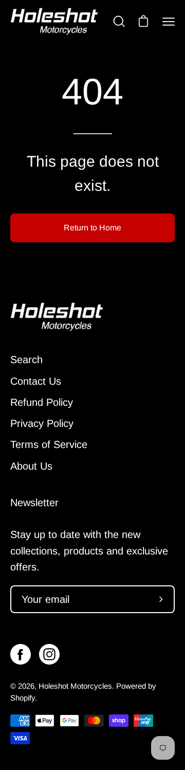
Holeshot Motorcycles (75, 686)
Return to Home (92, 227)
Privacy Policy (41, 423)
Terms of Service (48, 444)
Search (26, 359)
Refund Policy (41, 402)
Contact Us (35, 381)
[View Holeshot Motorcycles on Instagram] (49, 654)
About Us (31, 466)
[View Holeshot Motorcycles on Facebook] (20, 654)
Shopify (22, 697)
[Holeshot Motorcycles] (54, 21)
